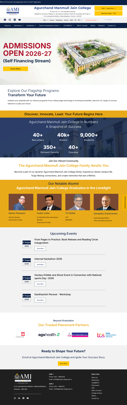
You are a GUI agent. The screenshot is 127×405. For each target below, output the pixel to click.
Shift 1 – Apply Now (108, 8)
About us (8, 25)
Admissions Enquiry (125, 202)
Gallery (92, 25)
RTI (79, 20)
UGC (44, 20)
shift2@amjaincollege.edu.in (63, 389)
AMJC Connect (82, 25)
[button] (108, 8)
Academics (30, 25)
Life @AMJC (67, 25)
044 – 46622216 (59, 377)
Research (101, 25)
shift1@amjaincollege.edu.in (62, 379)
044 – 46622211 (59, 386)
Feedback (59, 20)
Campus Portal (91, 20)
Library (51, 20)
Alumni (66, 20)
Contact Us (111, 25)
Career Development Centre (49, 25)
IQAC (71, 20)
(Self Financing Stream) (27, 60)
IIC (75, 20)
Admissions (18, 25)
